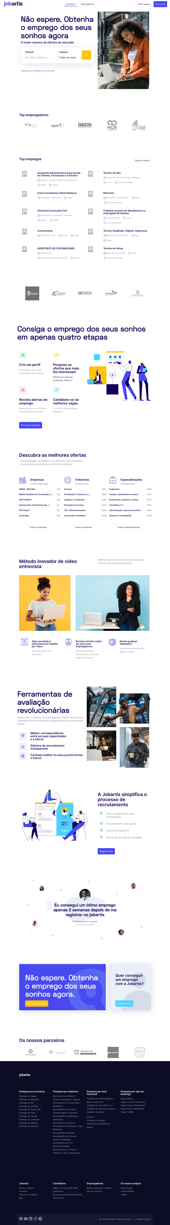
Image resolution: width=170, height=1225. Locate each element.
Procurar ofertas (30, 425)
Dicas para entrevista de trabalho (67, 1194)
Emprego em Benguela (29, 1099)
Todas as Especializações (128, 527)
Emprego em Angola (96, 1120)
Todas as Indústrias (83, 527)
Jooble (124, 1194)
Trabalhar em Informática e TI (100, 1105)
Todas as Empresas (38, 527)
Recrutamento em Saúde (63, 1133)
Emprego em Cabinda (28, 1106)
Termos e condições (28, 1194)
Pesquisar (29, 52)
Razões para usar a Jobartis (99, 1188)
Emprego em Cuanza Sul (30, 1109)
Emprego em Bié (26, 1103)
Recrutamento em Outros (64, 1123)
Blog (21, 1198)
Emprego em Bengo (27, 1096)
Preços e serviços (94, 1191)
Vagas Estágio (127, 1098)
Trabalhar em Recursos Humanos (101, 1109)
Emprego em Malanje (28, 1123)
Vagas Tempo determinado (132, 1109)
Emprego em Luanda (28, 1116)
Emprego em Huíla (27, 1113)
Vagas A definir (127, 1112)
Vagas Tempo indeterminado (133, 1105)
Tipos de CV (58, 1198)
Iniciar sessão (144, 4)
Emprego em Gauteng (28, 1126)
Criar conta (160, 4)
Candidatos (70, 4)
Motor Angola (127, 1188)
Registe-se (105, 851)
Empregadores (87, 4)
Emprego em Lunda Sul (29, 1119)
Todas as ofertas (142, 160)
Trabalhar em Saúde (95, 1112)
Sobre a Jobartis (26, 1188)
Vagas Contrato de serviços (133, 1102)
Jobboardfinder (127, 1191)
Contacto (23, 1191)
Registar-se (123, 1003)
